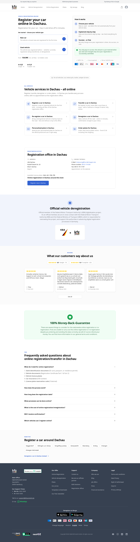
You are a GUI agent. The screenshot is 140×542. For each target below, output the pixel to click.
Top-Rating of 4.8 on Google (111, 1)
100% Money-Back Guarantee (70, 1)
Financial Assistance (97, 490)
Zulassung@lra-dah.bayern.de (86, 162)
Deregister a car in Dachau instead (35, 456)
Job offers (94, 482)
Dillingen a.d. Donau (44, 446)
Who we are (95, 474)
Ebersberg (86, 446)
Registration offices (78, 488)
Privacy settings (116, 490)
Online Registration (52, 7)
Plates (64, 7)
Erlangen (104, 446)
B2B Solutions (76, 484)
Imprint (113, 486)
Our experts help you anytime (28, 1)
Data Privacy (115, 478)
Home (23, 7)
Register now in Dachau (38, 183)
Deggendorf (30, 446)
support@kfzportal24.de (26, 498)
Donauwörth (75, 446)
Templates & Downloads (59, 490)
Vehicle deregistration (59, 478)
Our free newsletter (58, 494)
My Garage (73, 7)
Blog (82, 7)
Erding (95, 446)
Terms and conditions (118, 474)
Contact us (75, 474)
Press (93, 486)
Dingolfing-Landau (61, 446)
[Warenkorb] (121, 7)
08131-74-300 (86, 164)
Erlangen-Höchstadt (32, 450)
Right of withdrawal (117, 482)
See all (70, 297)
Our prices (55, 486)
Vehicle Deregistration (35, 7)
